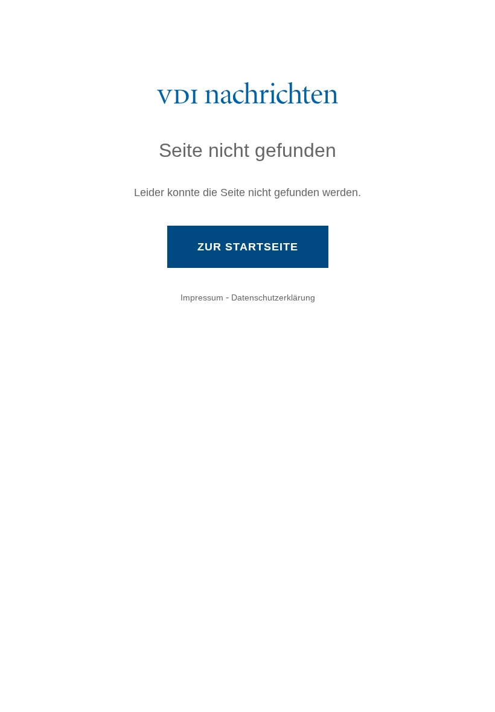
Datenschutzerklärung (273, 297)
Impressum (201, 297)
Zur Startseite (247, 247)
